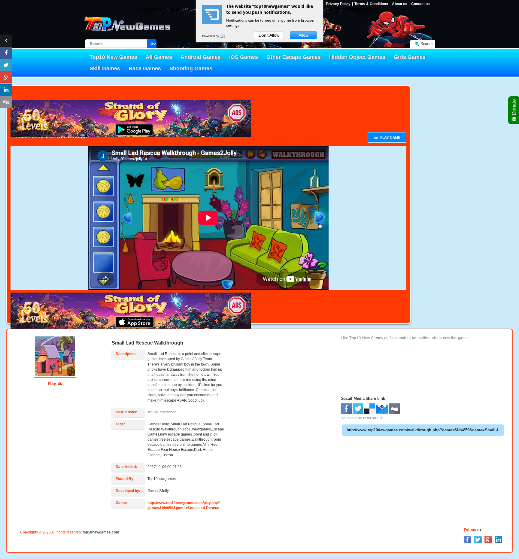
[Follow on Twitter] (6, 65)
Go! (153, 43)
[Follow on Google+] (6, 77)
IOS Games (243, 57)
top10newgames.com (101, 532)
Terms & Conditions (371, 4)
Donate (514, 108)
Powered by (211, 36)
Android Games (201, 57)
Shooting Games (190, 68)
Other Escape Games (293, 57)
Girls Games (410, 57)
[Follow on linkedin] (6, 90)
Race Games (145, 68)
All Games (159, 57)
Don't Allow (269, 35)
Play (53, 383)
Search (426, 43)
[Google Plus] (488, 539)
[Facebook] (467, 539)
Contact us (420, 4)
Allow (303, 35)
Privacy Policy (338, 4)
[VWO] (226, 36)
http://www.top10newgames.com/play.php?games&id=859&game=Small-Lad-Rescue (183, 505)
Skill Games (105, 68)
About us (399, 4)
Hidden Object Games (357, 57)
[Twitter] (478, 539)
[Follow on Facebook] (6, 53)
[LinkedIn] (498, 539)
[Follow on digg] (6, 102)
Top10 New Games (113, 57)
